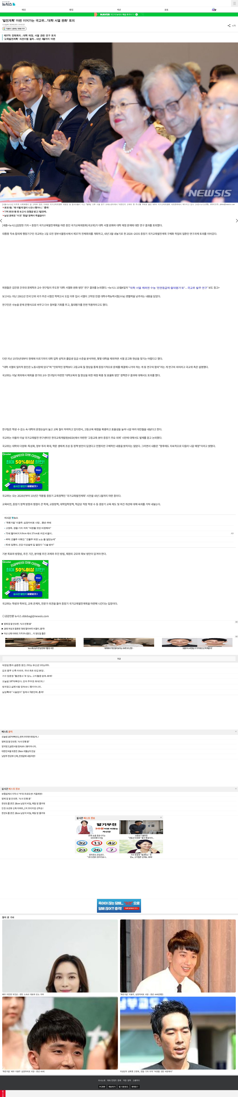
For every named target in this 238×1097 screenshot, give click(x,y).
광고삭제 (3, 1093)
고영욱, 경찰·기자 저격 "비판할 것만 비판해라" (28, 528)
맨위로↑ (135, 1086)
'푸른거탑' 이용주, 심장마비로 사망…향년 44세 (28, 522)
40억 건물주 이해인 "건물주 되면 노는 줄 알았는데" (31, 539)
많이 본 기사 (8, 917)
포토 (166, 9)
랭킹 (71, 9)
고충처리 (136, 1080)
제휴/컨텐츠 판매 (114, 1080)
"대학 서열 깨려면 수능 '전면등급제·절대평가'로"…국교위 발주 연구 (168, 287)
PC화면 (102, 1086)
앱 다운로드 (123, 1086)
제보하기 (112, 1086)
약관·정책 (127, 1080)
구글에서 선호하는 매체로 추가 (15, 28)
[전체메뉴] (234, 3)
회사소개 (101, 1080)
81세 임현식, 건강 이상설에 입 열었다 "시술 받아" (30, 545)
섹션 (119, 9)
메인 (24, 9)
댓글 (119, 658)
